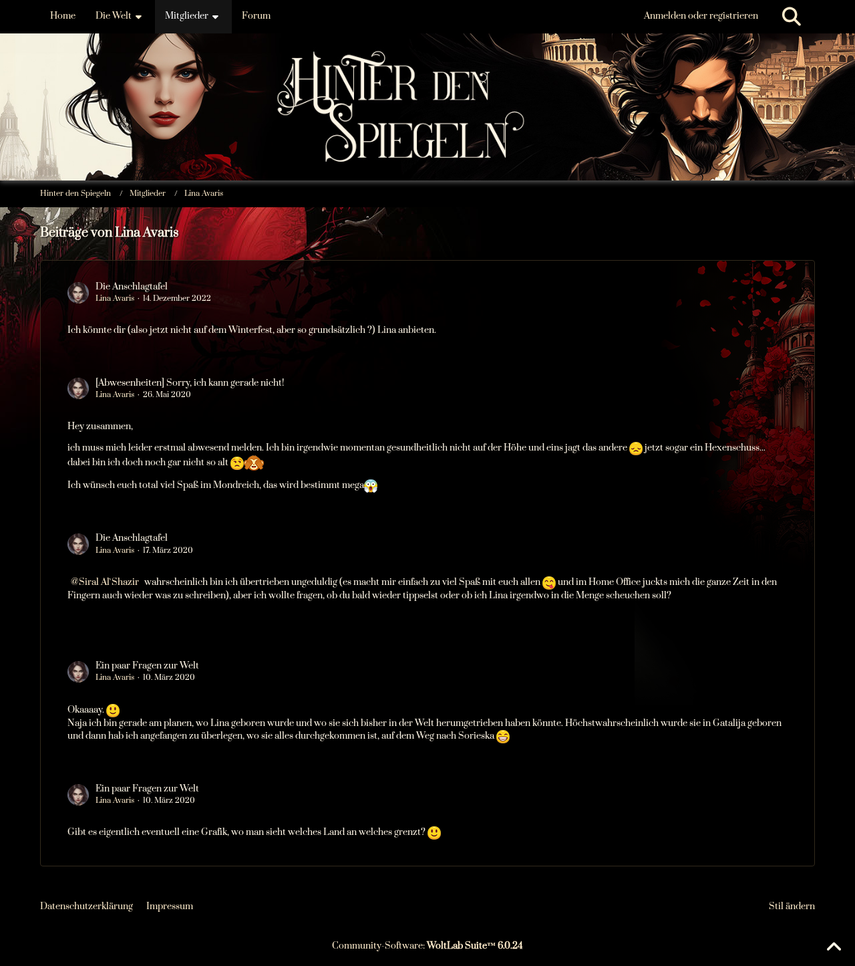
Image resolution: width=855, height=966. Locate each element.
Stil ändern (792, 906)
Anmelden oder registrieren (701, 16)
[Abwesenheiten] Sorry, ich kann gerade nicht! (190, 383)
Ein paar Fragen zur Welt (147, 666)
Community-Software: (427, 946)
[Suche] (791, 16)
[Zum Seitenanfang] (833, 947)
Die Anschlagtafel (132, 287)
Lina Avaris (115, 298)
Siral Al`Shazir (109, 582)
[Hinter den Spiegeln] (427, 66)
